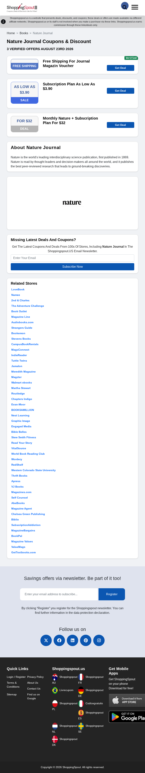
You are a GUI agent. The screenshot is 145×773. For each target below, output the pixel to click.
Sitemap (12, 694)
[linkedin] (72, 640)
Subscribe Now (72, 266)
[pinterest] (85, 640)
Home (11, 33)
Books (24, 33)
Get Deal (120, 67)
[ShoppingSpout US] (22, 7)
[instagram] (99, 640)
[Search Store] (125, 5)
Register (111, 594)
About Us (32, 682)
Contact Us (33, 688)
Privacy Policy (35, 676)
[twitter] (46, 640)
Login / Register (16, 676)
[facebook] (59, 640)
